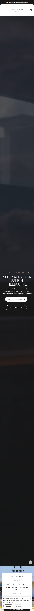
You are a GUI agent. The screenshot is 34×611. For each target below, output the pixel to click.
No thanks (18, 606)
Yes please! (8, 606)
